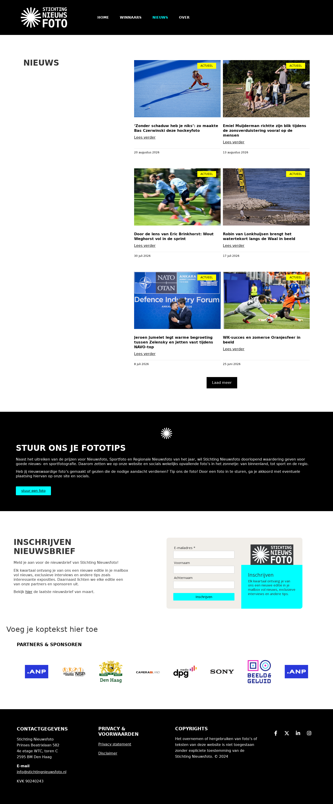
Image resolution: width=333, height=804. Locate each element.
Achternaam (183, 578)
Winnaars (131, 17)
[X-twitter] (287, 733)
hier (28, 592)
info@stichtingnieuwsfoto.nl (41, 772)
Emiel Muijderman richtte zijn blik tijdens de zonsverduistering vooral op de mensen (264, 130)
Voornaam (182, 563)
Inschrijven (203, 596)
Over (184, 17)
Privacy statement (114, 744)
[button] (222, 382)
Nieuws (160, 17)
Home (103, 17)
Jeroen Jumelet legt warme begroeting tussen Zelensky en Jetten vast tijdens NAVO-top (173, 342)
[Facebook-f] (276, 733)
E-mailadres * (184, 548)
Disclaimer (107, 753)
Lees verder (145, 137)
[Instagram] (309, 733)
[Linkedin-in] (298, 733)
